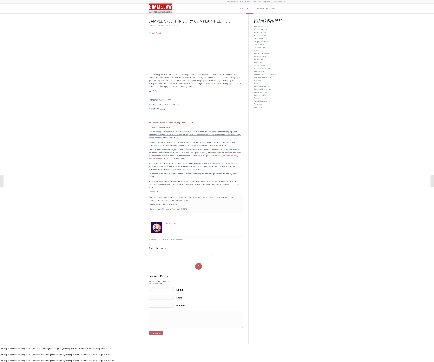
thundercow (178, 240)
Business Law (260, 35)
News (256, 83)
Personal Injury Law (262, 89)
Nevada (257, 80)
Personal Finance (261, 86)
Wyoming (258, 107)
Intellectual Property (263, 68)
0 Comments (164, 240)
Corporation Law (232, 1)
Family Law (258, 59)
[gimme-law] (160, 8)
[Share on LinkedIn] (195, 255)
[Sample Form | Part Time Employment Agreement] (2, 181)
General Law (259, 65)
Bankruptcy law (260, 29)
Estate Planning (261, 56)
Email (180, 297)
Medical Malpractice (262, 77)
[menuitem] (232, 1)
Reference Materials (262, 95)
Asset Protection (245, 1)
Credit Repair (165, 25)
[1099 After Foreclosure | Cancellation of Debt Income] (432, 181)
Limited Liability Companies (265, 74)
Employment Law (261, 53)
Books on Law (257, 1)
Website (180, 305)
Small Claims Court (279, 1)
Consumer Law (154, 25)
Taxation (258, 104)
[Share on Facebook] (164, 255)
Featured (174, 25)
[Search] (283, 8)
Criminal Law (259, 47)
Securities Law (260, 98)
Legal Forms (267, 1)
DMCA (256, 50)
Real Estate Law (260, 92)
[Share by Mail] (227, 255)
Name (180, 289)
